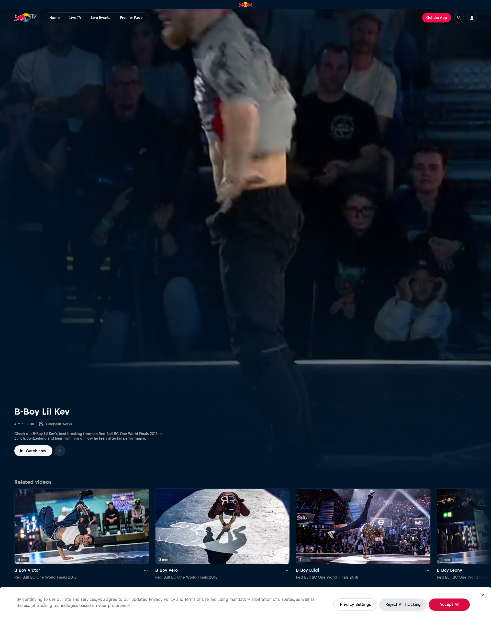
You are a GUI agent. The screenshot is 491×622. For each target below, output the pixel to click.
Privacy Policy (162, 599)
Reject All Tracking (403, 604)
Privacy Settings (355, 604)
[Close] (483, 595)
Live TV (75, 18)
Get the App (436, 18)
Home (54, 18)
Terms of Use (196, 599)
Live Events (100, 18)
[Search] (459, 17)
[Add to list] (59, 450)
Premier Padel (131, 18)
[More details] (146, 570)
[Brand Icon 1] (245, 4)
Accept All (449, 604)
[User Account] (472, 17)
